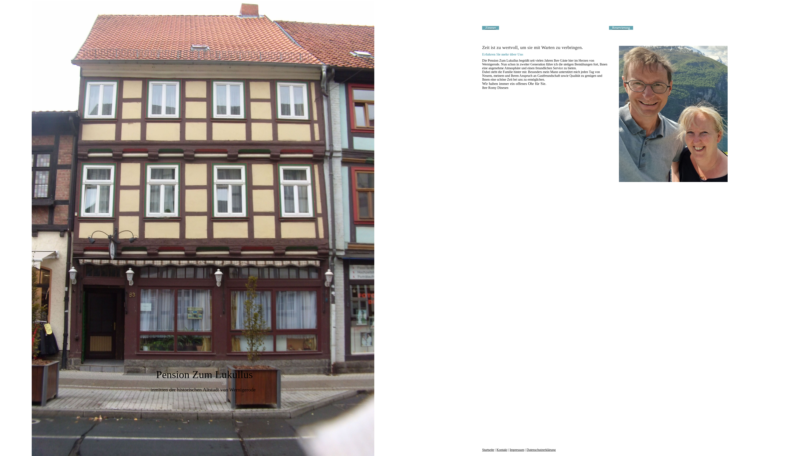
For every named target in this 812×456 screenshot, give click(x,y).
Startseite (488, 450)
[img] (203, 228)
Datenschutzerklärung (541, 450)
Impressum (517, 450)
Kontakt (502, 450)
